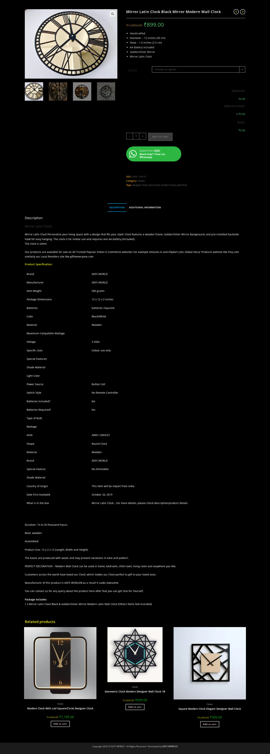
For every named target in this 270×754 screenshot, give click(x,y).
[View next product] (242, 11)
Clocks (141, 180)
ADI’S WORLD (72, 582)
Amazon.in (155, 252)
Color (132, 70)
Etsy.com (233, 252)
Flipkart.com (175, 252)
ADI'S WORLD (169, 746)
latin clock (154, 185)
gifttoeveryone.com (82, 256)
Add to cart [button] (60, 723)
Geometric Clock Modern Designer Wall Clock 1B (135, 691)
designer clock (140, 185)
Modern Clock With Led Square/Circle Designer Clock (60, 708)
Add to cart (160, 136)
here (92, 591)
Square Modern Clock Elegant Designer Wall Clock (210, 708)
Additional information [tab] (145, 207)
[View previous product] (236, 11)
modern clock (168, 185)
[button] (113, 14)
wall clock (182, 185)
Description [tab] (117, 207)
